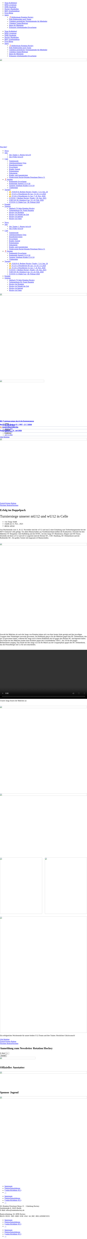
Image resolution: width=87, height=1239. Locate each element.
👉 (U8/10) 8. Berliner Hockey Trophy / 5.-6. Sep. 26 (28, 192)
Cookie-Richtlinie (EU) (13, 1190)
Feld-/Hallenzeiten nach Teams (20, 19)
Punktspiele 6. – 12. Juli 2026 (11, 430)
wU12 (12, 526)
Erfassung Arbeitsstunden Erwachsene (22, 27)
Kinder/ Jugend (14, 169)
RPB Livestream (10, 5)
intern (7, 15)
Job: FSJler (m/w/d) (16, 157)
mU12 (7, 526)
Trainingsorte (13, 161)
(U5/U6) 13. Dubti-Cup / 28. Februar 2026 (24, 202)
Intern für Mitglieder (16, 25)
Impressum (8, 1186)
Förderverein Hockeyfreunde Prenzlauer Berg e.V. (27, 177)
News (7, 151)
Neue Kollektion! (11, 3)
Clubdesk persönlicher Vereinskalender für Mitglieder (28, 21)
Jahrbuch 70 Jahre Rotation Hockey (22, 208)
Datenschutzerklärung (12, 1188)
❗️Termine (9, 179)
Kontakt (7, 204)
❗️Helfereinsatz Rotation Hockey (21, 17)
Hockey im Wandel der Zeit (19, 214)
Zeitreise (8, 206)
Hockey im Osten (15, 219)
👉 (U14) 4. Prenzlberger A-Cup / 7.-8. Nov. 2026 (27, 196)
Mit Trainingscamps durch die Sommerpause (17, 421)
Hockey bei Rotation (16, 212)
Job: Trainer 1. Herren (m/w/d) (20, 155)
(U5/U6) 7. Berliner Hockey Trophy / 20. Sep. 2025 (27, 198)
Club (6, 159)
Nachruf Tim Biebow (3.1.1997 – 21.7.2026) (16, 424)
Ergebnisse (8, 433)
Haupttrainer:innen (15, 165)
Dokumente (13, 173)
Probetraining (14, 171)
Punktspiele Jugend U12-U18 (19, 183)
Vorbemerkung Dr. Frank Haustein (21, 210)
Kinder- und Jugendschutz (18, 175)
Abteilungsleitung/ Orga (17, 163)
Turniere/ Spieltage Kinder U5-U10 (21, 186)
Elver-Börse (9, 13)
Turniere (8, 190)
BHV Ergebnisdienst (12, 11)
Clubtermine (13, 188)
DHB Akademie (10, 7)
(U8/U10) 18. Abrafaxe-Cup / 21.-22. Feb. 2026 (26, 200)
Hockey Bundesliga (12, 9)
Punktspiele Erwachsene (18, 181)
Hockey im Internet (16, 217)
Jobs (6, 153)
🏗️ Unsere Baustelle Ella (9, 427)
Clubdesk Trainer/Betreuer (18, 23)
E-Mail (2, 1053)
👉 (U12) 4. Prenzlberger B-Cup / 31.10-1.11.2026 (27, 194)
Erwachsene (13, 167)
